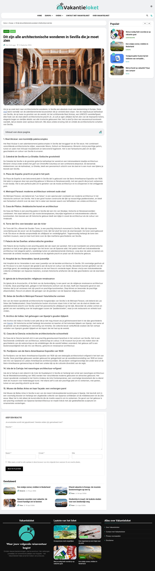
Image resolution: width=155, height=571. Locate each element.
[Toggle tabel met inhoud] (100, 132)
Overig (58, 16)
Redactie (22, 491)
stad (5, 112)
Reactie (9, 427)
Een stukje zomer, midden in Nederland (33, 487)
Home (39, 16)
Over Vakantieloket (101, 16)
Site (73, 453)
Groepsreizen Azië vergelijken (64, 541)
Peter (73, 493)
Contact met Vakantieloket (78, 16)
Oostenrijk (83, 537)
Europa (48, 16)
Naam (8, 453)
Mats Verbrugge (11, 45)
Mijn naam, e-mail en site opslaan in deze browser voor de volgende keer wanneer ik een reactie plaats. (44, 462)
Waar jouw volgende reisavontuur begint (27, 546)
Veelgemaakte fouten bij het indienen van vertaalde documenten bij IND (137, 58)
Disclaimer (110, 540)
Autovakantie (130, 38)
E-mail (41, 453)
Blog (127, 62)
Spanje (13, 31)
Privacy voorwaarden (113, 536)
